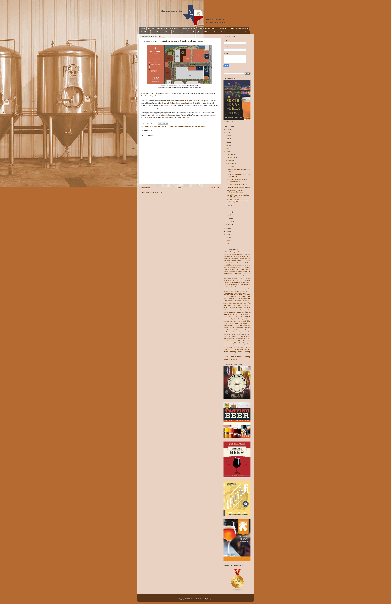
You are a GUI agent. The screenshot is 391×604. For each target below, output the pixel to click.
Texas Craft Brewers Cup (239, 327)
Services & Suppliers (179, 32)
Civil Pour (227, 267)
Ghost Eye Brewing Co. (230, 280)
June (229, 209)
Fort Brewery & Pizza (231, 276)
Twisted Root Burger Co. (149, 96)
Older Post (214, 187)
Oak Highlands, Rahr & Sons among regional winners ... (238, 180)
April (229, 215)
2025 (227, 132)
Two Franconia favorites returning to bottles (238, 170)
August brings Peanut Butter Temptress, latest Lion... (235, 191)
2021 (227, 145)
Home (143, 28)
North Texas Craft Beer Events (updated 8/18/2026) (163, 28)
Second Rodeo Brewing (199, 126)
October (230, 160)
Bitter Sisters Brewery (233, 260)
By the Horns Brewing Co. (161, 115)
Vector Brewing (229, 343)
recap (247, 356)
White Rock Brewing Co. (236, 347)
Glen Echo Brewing (242, 280)
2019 (227, 151)
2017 (227, 231)
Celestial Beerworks (230, 265)
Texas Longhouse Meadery (234, 332)
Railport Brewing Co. (244, 314)
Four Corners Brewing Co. (231, 278)
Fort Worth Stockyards (200, 100)
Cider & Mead (144, 32)
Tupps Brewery (232, 336)
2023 (227, 139)
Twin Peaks (227, 338)
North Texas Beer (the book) (239, 28)
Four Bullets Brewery (244, 276)
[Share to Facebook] (165, 124)
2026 (227, 129)
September (231, 163)
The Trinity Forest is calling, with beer (238, 187)
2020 (227, 148)
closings (247, 351)
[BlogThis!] (161, 124)
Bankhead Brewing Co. (243, 256)
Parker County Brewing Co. (233, 310)
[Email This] (159, 124)
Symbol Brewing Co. (230, 325)
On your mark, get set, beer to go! (237, 184)
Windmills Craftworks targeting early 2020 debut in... (238, 175)
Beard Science (149, 126)
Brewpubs (157, 126)
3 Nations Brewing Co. (231, 252)
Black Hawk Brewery (231, 263)
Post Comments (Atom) (155, 192)
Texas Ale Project (241, 325)
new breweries (186, 126)
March (230, 218)
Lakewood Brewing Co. (235, 293)
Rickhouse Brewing (228, 316)
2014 (227, 241)
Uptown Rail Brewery (244, 340)
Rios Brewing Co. (238, 316)
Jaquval (236, 289)
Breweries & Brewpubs (188, 28)
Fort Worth (178, 126)
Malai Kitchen (235, 296)
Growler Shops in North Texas (161, 32)
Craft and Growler (238, 269)
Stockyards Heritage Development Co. (174, 103)
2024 (227, 136)
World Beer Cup (245, 349)
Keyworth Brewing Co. (230, 291)
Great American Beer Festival (241, 282)
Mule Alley (184, 100)
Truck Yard (163, 96)
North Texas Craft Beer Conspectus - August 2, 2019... (238, 201)
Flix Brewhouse (228, 274)
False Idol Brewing (244, 271)
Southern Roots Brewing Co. (241, 323)
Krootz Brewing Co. (243, 291)
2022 (227, 142)
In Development (222, 28)
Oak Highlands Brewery (237, 304)
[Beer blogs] (234, 591)
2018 (227, 228)
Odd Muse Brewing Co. (244, 305)
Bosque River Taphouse (243, 263)
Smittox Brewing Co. (239, 321)
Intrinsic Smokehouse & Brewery (239, 287)
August (230, 167)
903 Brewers (242, 252)
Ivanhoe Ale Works (229, 289)
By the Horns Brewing (167, 126)
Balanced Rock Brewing (230, 256)
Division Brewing (234, 271)
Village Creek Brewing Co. (242, 343)
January (230, 224)
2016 (227, 234)
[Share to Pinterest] (167, 124)
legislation (227, 357)
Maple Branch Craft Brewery (237, 298)
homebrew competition (243, 354)
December (231, 154)
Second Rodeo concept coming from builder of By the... (238, 196)
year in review (232, 359)
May (229, 212)
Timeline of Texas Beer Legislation (224, 32)
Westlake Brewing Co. (230, 345)
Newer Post (145, 187)
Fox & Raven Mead (245, 278)
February (230, 221)
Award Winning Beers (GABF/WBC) (199, 32)
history (233, 354)
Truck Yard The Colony (181, 117)
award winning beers (233, 351)
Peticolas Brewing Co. (236, 312)
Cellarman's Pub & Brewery (243, 265)
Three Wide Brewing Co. (238, 334)
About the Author (243, 32)
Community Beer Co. (237, 267)
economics (227, 354)
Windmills (236, 349)
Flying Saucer (238, 274)
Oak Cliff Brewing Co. (237, 303)
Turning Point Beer (244, 336)
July (229, 205)
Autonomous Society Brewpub (241, 254)
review (226, 359)
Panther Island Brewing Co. (241, 307)
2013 (227, 244)
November (231, 157)
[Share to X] (163, 124)
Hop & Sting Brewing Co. (232, 284)
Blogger (209, 599)
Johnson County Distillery (244, 289)
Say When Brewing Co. (238, 319)
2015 (227, 238)
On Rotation (228, 307)
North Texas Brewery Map (206, 28)
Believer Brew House (237, 258)
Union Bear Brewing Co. (237, 338)
